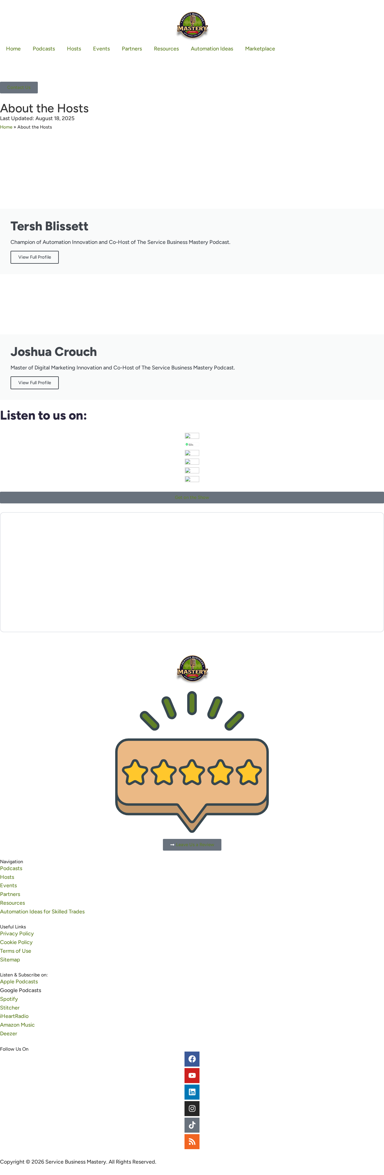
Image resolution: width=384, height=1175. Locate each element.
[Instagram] (192, 1108)
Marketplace (260, 48)
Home (13, 48)
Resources (166, 48)
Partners (132, 48)
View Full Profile (34, 257)
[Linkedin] (192, 1092)
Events (101, 48)
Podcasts (44, 48)
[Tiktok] (192, 1125)
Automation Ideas (212, 48)
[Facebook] (192, 1059)
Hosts (74, 48)
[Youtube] (192, 1075)
